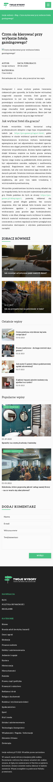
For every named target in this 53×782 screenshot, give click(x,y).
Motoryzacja (7, 666)
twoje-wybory (8, 66)
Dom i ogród (7, 635)
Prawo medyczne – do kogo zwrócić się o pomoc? (33, 349)
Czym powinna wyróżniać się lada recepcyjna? (31, 333)
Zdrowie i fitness (9, 738)
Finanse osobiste (9, 645)
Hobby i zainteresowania (13, 650)
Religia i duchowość (11, 697)
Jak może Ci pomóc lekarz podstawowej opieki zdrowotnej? (33, 365)
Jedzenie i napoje (9, 655)
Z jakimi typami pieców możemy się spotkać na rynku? (32, 381)
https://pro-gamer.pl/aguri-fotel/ (29, 133)
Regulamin (7, 609)
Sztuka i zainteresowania (13, 723)
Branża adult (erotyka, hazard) (15, 629)
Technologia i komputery (13, 728)
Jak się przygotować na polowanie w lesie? (24, 309)
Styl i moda (7, 717)
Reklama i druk (9, 692)
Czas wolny (7, 73)
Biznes (5, 624)
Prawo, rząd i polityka (12, 681)
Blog (4, 600)
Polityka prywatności (13, 604)
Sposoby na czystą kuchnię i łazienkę (19, 443)
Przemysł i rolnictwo (11, 686)
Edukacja (6, 640)
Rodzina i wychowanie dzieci (15, 702)
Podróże (5, 676)
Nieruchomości (9, 671)
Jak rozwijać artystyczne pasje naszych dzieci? (25, 273)
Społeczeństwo (8, 707)
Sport (4, 712)
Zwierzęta (6, 743)
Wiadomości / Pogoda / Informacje (17, 733)
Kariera (5, 660)
